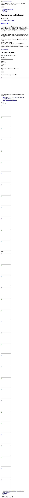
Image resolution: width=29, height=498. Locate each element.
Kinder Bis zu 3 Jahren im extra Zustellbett (10, 68)
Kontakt (5, 493)
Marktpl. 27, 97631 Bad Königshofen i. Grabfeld (13, 97)
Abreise (3, 61)
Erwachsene (3, 64)
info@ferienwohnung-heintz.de (10, 100)
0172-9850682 (6, 492)
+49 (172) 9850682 (7, 98)
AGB (4, 494)
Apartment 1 (5, 23)
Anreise (3, 57)
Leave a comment (4, 49)
